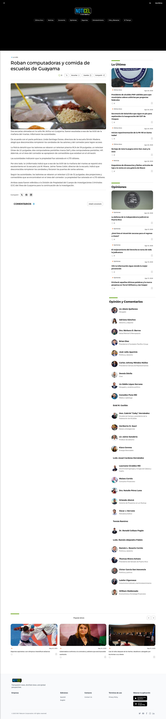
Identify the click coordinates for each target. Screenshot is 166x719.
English (62, 700)
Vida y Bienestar (114, 20)
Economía (61, 20)
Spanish (63, 697)
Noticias (51, 20)
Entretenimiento (98, 20)
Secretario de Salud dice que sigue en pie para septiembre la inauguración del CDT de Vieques (131, 116)
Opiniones (73, 20)
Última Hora (39, 20)
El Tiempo (127, 20)
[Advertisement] (83, 37)
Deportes (85, 20)
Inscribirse (158, 3)
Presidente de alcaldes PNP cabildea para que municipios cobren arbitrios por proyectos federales (131, 97)
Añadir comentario (95, 204)
